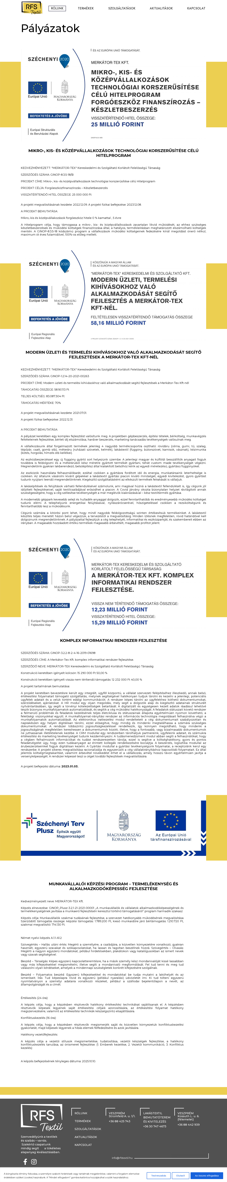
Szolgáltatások (121, 8)
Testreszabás (158, 1175)
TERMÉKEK (86, 8)
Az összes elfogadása (207, 1175)
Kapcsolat (196, 8)
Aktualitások (161, 8)
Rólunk (57, 8)
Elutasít (180, 1175)
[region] (113, 1174)
